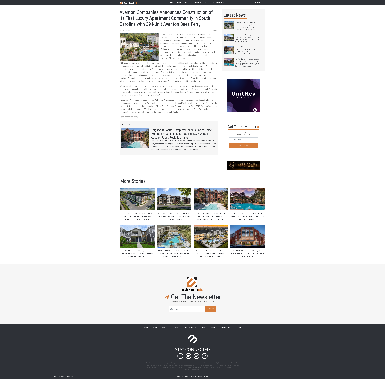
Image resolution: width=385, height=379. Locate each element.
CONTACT (213, 328)
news (172, 2)
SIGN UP (211, 309)
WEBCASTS (165, 328)
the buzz (198, 2)
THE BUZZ (177, 328)
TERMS (55, 377)
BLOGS (154, 328)
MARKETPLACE (190, 328)
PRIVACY (61, 377)
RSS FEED (238, 328)
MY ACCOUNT (225, 328)
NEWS (146, 328)
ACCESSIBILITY (71, 377)
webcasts (188, 2)
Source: (129, 117)
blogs (179, 2)
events (207, 2)
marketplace (218, 2)
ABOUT (202, 328)
